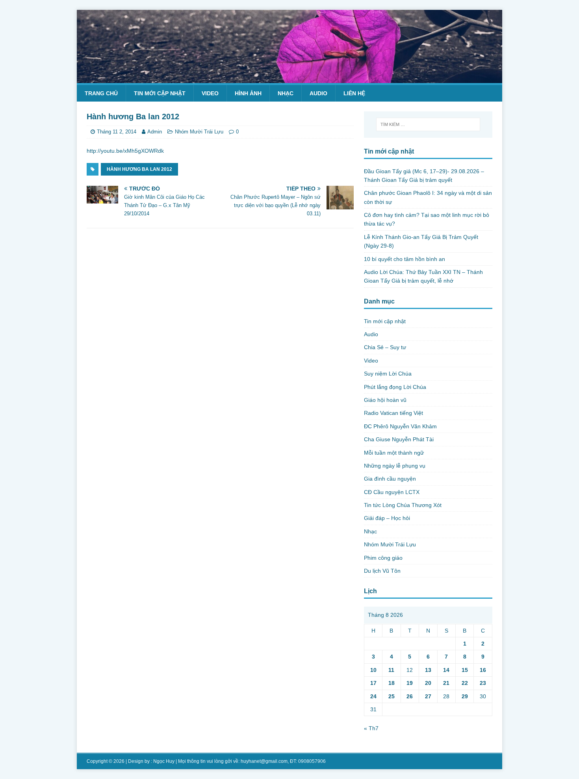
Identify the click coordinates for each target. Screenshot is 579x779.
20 (428, 683)
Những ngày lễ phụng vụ (394, 466)
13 (428, 670)
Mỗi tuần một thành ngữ (394, 453)
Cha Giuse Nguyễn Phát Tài (399, 439)
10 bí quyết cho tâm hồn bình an (404, 259)
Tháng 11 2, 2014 (116, 132)
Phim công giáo (383, 558)
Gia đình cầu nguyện (390, 479)
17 (373, 683)
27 (428, 696)
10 (373, 670)
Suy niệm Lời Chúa (388, 373)
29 (465, 696)
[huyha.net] (289, 78)
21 (446, 683)
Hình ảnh (248, 93)
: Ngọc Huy (162, 761)
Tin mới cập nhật (160, 93)
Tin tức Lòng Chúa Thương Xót (403, 505)
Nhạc (285, 93)
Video (210, 93)
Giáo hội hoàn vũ (385, 400)
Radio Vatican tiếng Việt (393, 413)
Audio (318, 93)
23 (483, 683)
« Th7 (371, 728)
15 (465, 670)
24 (373, 696)
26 (409, 696)
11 (391, 670)
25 (391, 696)
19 (409, 683)
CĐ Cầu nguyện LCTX (391, 492)
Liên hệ (354, 93)
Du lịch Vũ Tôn (382, 571)
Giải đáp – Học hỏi (387, 518)
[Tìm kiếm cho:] (428, 124)
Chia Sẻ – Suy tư (385, 347)
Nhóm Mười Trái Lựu (199, 132)
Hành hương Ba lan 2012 (139, 169)
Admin (154, 132)
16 (483, 670)
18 (391, 683)
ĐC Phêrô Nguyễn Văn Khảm (400, 426)
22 (465, 683)
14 (446, 670)
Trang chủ (101, 93)
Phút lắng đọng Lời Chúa (395, 387)
